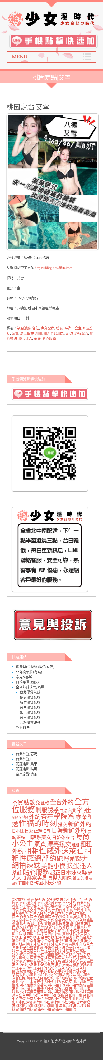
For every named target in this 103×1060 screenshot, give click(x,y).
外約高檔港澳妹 (60, 920)
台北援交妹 (28, 906)
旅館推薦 (40, 930)
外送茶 (74, 941)
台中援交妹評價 (50, 903)
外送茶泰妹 (74, 954)
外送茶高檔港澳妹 (72, 965)
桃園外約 (55, 930)
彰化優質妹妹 (30, 712)
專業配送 (47, 328)
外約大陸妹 (38, 913)
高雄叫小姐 (42, 1009)
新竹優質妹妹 (30, 702)
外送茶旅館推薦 (32, 947)
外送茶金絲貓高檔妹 (31, 961)
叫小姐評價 (56, 985)
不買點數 (23, 802)
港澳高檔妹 (67, 1006)
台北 (72, 810)
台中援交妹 (28, 903)
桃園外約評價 (72, 930)
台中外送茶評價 (53, 937)
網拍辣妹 (26, 866)
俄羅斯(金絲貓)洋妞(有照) (35, 667)
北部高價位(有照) (29, 672)
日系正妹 (34, 830)
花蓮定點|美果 (26, 764)
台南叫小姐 (35, 999)
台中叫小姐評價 (52, 995)
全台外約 (61, 802)
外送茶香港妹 (26, 965)
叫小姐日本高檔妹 (30, 982)
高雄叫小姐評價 (64, 1009)
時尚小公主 (73, 328)
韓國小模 (25, 883)
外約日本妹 (56, 913)
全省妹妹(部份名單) (30, 687)
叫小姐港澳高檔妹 (33, 985)
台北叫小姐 (73, 995)
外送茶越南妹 (54, 958)
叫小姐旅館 (63, 978)
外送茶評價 (35, 958)
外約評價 (59, 917)
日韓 (47, 831)
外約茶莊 (41, 817)
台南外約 (69, 906)
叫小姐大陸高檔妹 (40, 978)
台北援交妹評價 (50, 906)
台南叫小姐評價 (56, 999)
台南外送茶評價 (56, 941)
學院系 (64, 816)
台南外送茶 (35, 941)
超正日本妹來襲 (68, 873)
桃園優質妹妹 (30, 697)
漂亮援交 (27, 333)
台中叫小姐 (30, 995)
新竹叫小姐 (41, 1002)
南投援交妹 (54, 900)
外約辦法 (23, 728)
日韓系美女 (38, 837)
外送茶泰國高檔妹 (51, 954)
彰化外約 (23, 923)
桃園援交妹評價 (35, 934)
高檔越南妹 (24, 1009)
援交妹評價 (24, 927)
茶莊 (37, 338)
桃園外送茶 (38, 971)
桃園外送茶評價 (60, 971)
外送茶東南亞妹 (28, 951)
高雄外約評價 (72, 934)
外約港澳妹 (42, 917)
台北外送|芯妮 (26, 754)
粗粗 (38, 333)
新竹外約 (41, 927)
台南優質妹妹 (30, 717)
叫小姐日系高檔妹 (58, 982)
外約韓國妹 (75, 917)
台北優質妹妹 (30, 692)
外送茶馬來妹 (48, 965)
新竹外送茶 (56, 968)
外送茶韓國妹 (58, 961)
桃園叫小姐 (24, 1006)
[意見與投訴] (53, 624)
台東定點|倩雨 (26, 774)
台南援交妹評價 (32, 910)
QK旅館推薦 (21, 900)
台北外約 (69, 903)
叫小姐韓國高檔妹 (30, 988)
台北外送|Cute (26, 759)
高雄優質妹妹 (30, 723)
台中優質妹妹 (30, 707)
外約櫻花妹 (24, 917)
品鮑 (15, 818)
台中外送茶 (31, 937)
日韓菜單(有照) (27, 682)
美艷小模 (53, 866)
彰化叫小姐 (77, 999)
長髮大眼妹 (60, 878)
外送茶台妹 (41, 944)
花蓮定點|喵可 (26, 769)
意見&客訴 (24, 677)
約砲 (69, 333)
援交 (59, 328)
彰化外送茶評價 (35, 968)
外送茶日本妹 (54, 947)
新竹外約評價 (59, 927)
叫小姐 (39, 975)
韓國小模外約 (47, 882)
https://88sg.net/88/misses (53, 268)
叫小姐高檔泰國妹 (61, 992)
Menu (19, 57)
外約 (23, 817)
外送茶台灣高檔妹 (65, 944)
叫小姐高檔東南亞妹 (31, 992)
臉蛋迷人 (25, 338)
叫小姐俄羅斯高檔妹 (60, 975)
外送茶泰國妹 (26, 954)
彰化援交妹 (60, 923)
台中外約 (70, 900)
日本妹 (18, 831)
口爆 (63, 811)
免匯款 (42, 802)
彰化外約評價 (41, 923)
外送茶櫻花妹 (51, 951)
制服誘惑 (24, 328)
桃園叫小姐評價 (46, 1006)
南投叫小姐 (24, 975)
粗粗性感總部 (54, 333)
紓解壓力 (81, 333)
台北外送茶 (74, 937)
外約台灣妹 (75, 910)
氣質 (15, 333)
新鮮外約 (79, 824)
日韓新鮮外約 (69, 830)
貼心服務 (49, 338)
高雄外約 (55, 934)
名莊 (35, 328)
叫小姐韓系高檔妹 (58, 988)
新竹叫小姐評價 (63, 1002)
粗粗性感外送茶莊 (53, 851)
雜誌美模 (80, 878)
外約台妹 (59, 910)
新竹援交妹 (78, 927)
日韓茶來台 (63, 837)
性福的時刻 (38, 824)
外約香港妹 (38, 920)
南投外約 (38, 900)
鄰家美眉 (37, 878)
